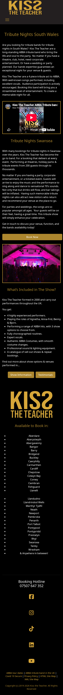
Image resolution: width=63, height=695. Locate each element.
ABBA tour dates (14, 672)
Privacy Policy (31, 676)
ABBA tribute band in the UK (40, 672)
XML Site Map (32, 679)
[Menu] (7, 19)
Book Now (32, 237)
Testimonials (45, 374)
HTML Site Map (48, 676)
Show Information (20, 374)
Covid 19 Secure (14, 676)
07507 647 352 (31, 585)
